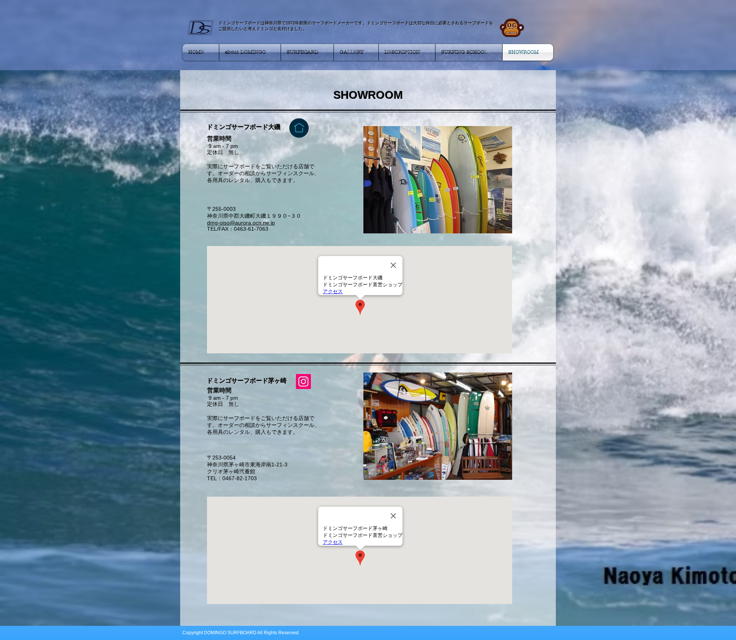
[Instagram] (303, 381)
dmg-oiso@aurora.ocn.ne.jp (241, 223)
